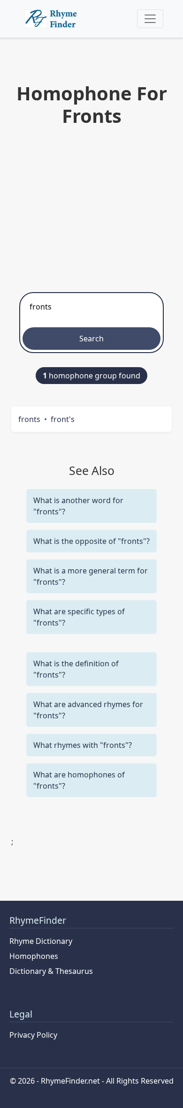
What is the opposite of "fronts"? (91, 541)
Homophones (33, 956)
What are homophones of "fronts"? (79, 780)
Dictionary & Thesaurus (51, 971)
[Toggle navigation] (150, 18)
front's (63, 419)
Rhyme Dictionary (40, 941)
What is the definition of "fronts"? (76, 669)
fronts (29, 419)
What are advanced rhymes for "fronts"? (88, 710)
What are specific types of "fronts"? (79, 617)
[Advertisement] (91, 207)
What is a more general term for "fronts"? (90, 576)
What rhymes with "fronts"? (82, 745)
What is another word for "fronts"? (78, 506)
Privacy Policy (33, 1035)
